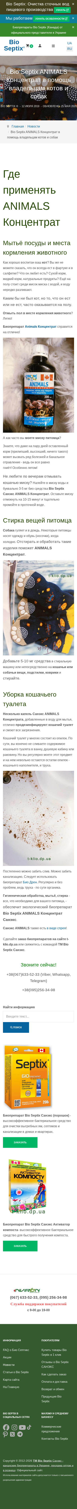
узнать (61, 10)
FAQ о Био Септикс (16, 1350)
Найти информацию (19, 1007)
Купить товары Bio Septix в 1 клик (54, 1352)
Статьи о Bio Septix (16, 1372)
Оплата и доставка (54, 1381)
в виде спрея (56, 928)
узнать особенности (50, 18)
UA (69, 43)
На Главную (11, 1387)
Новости (33, 126)
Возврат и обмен (52, 1389)
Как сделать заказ (53, 1374)
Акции (7, 1357)
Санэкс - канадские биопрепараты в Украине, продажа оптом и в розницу (38, 1465)
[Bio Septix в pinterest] (5, 1436)
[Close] (73, 4)
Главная (18, 126)
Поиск (17, 1027)
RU (69, 48)
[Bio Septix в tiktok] (29, 1428)
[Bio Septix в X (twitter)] (12, 1436)
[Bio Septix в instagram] (14, 1428)
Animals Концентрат (40, 326)
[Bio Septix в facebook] (6, 1428)
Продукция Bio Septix (51, 1399)
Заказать (20, 1142)
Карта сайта (11, 1379)
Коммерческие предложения (51, 1429)
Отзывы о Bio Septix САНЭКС (55, 1364)
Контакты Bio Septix (54, 1438)
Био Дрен (30, 882)
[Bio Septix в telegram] (20, 1436)
